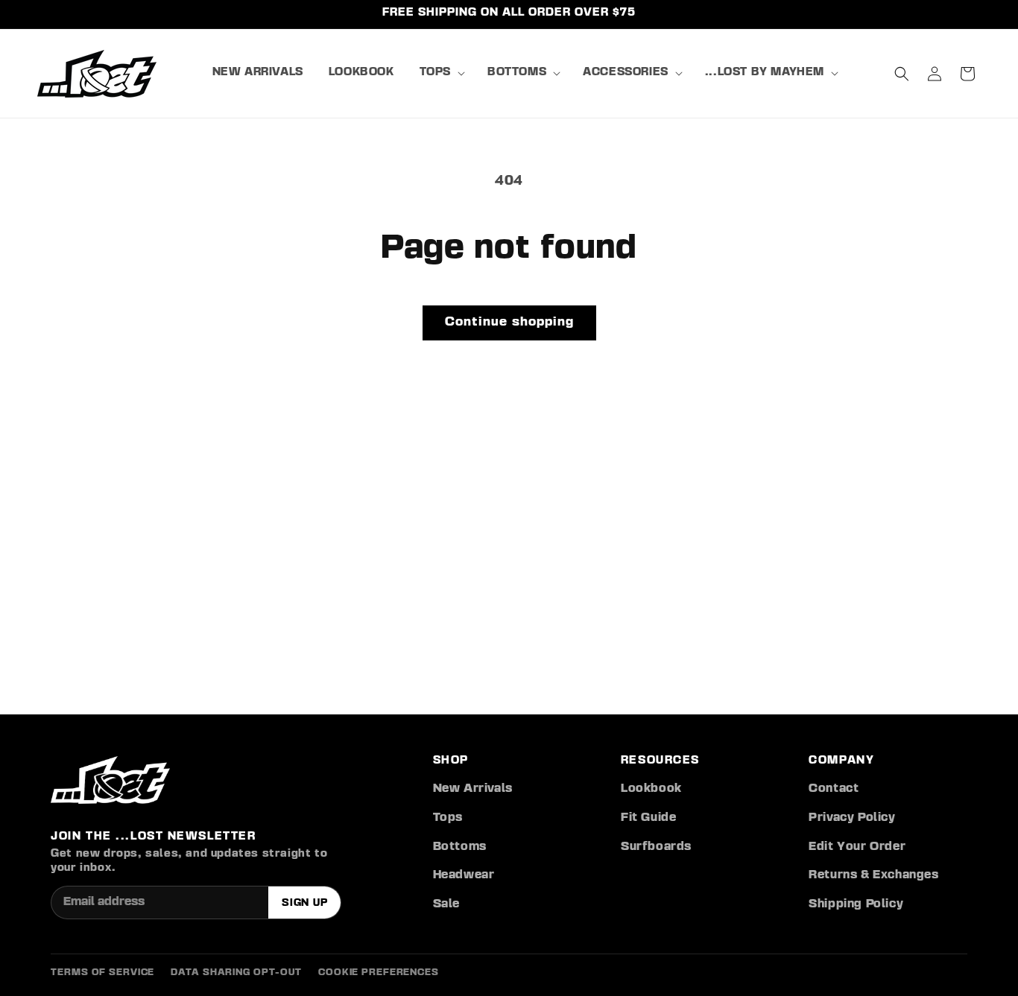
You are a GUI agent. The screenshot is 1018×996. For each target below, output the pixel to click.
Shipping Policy (856, 904)
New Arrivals (473, 789)
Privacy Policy (852, 818)
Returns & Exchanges (873, 875)
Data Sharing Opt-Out (236, 972)
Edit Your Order (857, 847)
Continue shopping (509, 322)
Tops (448, 818)
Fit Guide (648, 818)
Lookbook (651, 789)
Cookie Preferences (378, 972)
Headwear (464, 875)
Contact (834, 789)
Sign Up (304, 902)
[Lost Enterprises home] (110, 780)
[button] (441, 73)
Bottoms (460, 847)
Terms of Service (102, 972)
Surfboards (656, 847)
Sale (446, 904)
